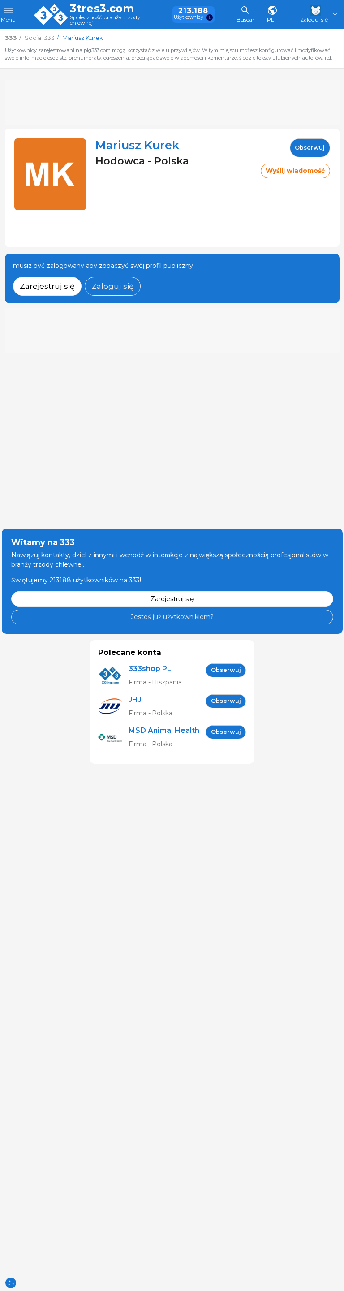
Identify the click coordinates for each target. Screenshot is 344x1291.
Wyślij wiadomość (295, 171)
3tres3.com (102, 8)
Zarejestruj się (47, 286)
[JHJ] (113, 706)
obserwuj (310, 147)
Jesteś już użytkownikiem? (172, 617)
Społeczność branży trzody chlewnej (105, 20)
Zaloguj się (112, 286)
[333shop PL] (113, 675)
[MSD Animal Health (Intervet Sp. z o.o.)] (113, 737)
